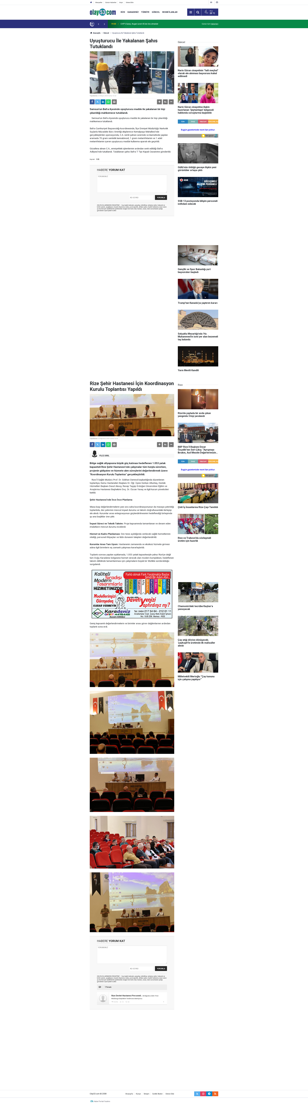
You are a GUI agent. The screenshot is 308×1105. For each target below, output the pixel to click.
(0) (128, 1002)
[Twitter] (97, 101)
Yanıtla (115, 1002)
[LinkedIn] (103, 101)
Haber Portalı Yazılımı (102, 1101)
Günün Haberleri (110, 2)
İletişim (146, 1094)
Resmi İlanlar (169, 12)
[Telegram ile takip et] (209, 1093)
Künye (138, 1094)
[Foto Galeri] (217, 2)
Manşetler (98, 2)
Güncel (156, 12)
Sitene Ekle (129, 2)
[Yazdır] (114, 101)
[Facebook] (92, 101)
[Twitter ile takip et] (197, 1093)
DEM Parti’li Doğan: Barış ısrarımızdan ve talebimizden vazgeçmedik (149, 24)
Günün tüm (210, 24)
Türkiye (145, 12)
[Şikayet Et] (164, 1001)
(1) (123, 1002)
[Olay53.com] (103, 12)
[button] (159, 101)
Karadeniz (133, 12)
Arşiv (121, 2)
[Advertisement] (78, 64)
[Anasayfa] (91, 2)
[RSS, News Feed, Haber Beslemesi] (215, 1093)
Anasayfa (96, 33)
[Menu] (191, 12)
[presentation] (98, 24)
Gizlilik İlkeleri (157, 1094)
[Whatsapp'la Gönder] (108, 101)
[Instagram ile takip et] (203, 1093)
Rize (123, 12)
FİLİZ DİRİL (104, 456)
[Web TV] (211, 2)
